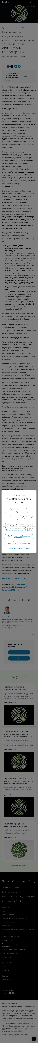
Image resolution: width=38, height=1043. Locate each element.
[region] (18, 521)
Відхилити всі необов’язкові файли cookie (19, 543)
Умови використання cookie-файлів (19, 530)
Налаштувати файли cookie (19, 548)
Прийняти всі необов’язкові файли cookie (19, 537)
